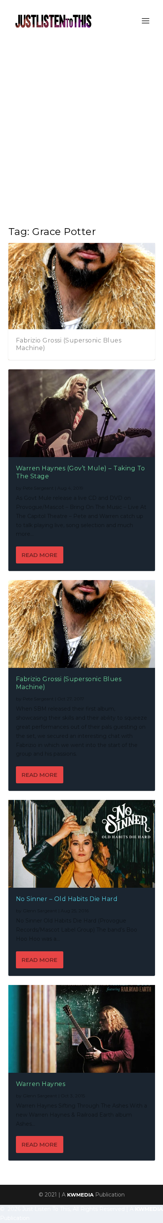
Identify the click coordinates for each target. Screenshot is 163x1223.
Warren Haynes (41, 1084)
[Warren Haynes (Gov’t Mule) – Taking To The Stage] (81, 413)
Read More (39, 555)
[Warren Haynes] (81, 1029)
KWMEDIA (80, 1195)
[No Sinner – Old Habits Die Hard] (81, 844)
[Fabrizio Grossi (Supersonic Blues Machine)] (81, 624)
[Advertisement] (81, 126)
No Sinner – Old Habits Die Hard (67, 898)
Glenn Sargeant (40, 910)
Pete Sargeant (38, 488)
